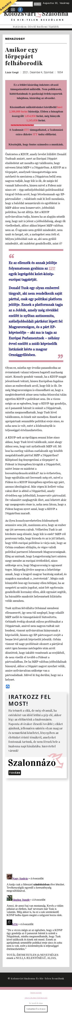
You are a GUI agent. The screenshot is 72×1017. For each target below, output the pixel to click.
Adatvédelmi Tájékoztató (36, 998)
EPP (52, 268)
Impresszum (36, 992)
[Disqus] (36, 825)
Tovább (14, 772)
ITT (26, 129)
